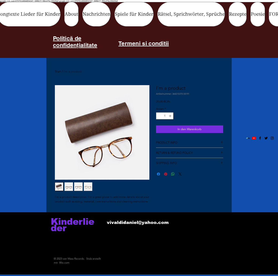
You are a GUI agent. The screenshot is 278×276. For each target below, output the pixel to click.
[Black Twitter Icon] (266, 138)
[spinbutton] (164, 116)
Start (58, 71)
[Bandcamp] (248, 138)
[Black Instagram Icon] (272, 138)
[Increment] (170, 116)
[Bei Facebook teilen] (158, 174)
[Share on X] (180, 174)
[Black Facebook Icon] (260, 138)
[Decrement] (159, 116)
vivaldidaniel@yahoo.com (138, 222)
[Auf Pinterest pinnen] (165, 174)
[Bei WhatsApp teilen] (173, 174)
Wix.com (64, 262)
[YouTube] (254, 138)
